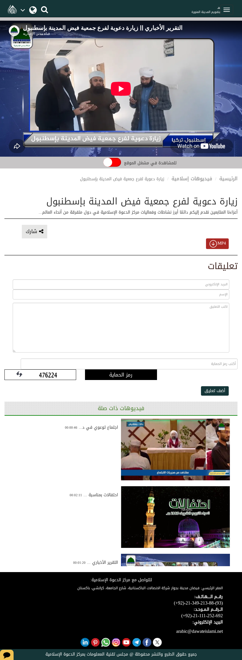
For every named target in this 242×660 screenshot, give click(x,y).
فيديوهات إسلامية (191, 178)
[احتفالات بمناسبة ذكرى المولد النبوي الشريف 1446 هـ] (175, 517)
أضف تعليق (215, 391)
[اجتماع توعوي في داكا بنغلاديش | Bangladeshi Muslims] (175, 449)
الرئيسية (228, 178)
